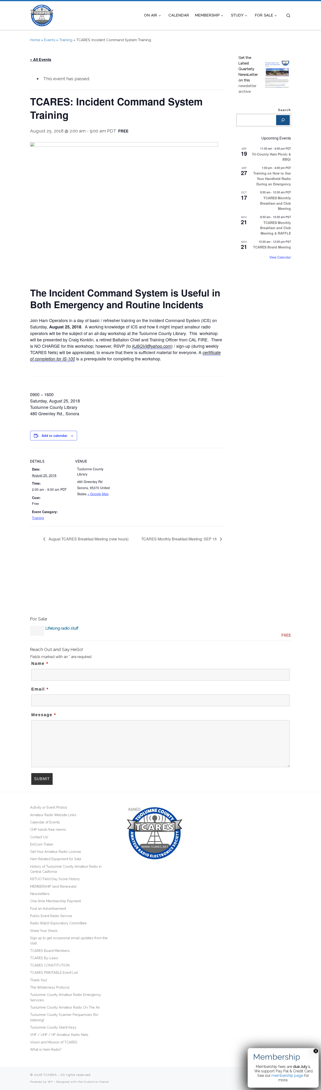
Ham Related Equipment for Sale (55, 859)
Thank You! (38, 980)
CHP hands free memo (48, 829)
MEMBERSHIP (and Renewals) (53, 886)
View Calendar (280, 257)
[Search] (283, 120)
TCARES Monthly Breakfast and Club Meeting (275, 203)
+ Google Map (98, 493)
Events (49, 40)
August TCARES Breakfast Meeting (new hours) (88, 539)
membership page (287, 1075)
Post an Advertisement (48, 908)
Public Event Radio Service (51, 916)
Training (65, 40)
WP (50, 1081)
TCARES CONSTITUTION (50, 965)
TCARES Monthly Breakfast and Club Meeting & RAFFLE (275, 228)
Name (39, 663)
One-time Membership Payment (55, 901)
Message (43, 714)
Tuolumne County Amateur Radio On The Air (65, 1007)
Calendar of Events (45, 822)
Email (40, 689)
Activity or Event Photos (48, 807)
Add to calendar (54, 435)
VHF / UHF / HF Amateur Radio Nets (59, 1035)
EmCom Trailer (41, 844)
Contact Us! (39, 837)
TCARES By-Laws (44, 958)
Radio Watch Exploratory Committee (58, 923)
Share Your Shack (44, 931)
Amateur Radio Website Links (53, 815)
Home (35, 40)
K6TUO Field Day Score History (55, 879)
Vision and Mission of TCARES (53, 1042)
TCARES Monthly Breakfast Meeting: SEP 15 (179, 539)
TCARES (50, 1075)
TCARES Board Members (50, 951)
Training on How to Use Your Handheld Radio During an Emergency (272, 178)
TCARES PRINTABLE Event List (54, 972)
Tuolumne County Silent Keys (53, 1027)
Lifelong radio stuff (61, 628)
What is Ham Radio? (46, 1049)
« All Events (40, 59)
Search (284, 110)
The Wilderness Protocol (50, 987)
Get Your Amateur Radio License (55, 852)
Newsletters (40, 894)
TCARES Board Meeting (272, 247)
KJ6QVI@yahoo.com (151, 346)
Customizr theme (96, 1081)
